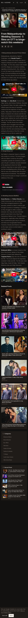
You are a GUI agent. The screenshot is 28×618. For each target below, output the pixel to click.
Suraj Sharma (5, 199)
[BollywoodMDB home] (5, 2)
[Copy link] (11, 46)
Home (2, 8)
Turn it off (4, 615)
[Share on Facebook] (5, 46)
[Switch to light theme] (13, 2)
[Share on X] (2, 46)
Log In (21, 2)
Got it (11, 615)
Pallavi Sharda (17, 199)
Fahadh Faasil (15, 58)
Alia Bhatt (13, 101)
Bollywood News (10, 8)
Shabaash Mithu (6, 250)
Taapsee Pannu (6, 256)
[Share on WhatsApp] (8, 46)
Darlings (3, 101)
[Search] (17, 2)
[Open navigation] (25, 2)
